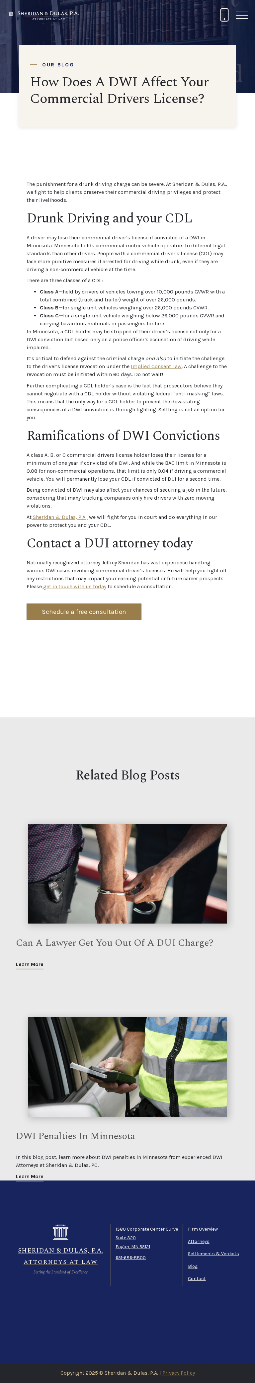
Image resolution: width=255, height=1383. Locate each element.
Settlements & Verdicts (213, 1254)
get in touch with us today (74, 586)
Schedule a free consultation (84, 611)
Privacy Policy (178, 1373)
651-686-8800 (131, 1258)
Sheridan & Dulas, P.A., (60, 517)
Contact (197, 1278)
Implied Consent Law (156, 366)
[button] (241, 15)
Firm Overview (203, 1229)
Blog (193, 1266)
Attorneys (199, 1241)
